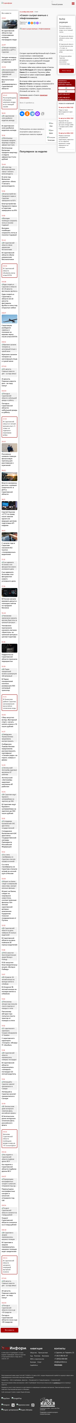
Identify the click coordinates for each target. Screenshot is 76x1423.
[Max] (66, 88)
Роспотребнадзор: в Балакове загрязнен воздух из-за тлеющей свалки (66, 29)
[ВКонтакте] (29, 23)
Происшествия (43, 1352)
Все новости (6, 13)
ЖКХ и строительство (37, 1359)
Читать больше (66, 70)
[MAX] (37, 23)
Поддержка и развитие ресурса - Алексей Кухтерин (49, 1413)
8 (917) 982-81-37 (64, 94)
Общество (33, 1352)
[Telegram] (34, 23)
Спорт (36, 11)
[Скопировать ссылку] (40, 23)
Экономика (45, 1356)
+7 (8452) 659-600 (60, 1359)
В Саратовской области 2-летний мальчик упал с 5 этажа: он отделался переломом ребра (66, 48)
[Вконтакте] (13, 1405)
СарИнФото (34, 1365)
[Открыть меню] (73, 3)
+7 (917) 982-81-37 (61, 1356)
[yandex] (9, 1410)
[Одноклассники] (32, 23)
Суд (31, 1356)
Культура (33, 1362)
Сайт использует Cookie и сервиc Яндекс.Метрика (15, 1392)
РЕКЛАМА (58, 1365)
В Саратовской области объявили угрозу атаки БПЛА (66, 38)
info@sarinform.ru (64, 99)
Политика (37, 1356)
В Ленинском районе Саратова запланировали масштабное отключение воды (65, 60)
